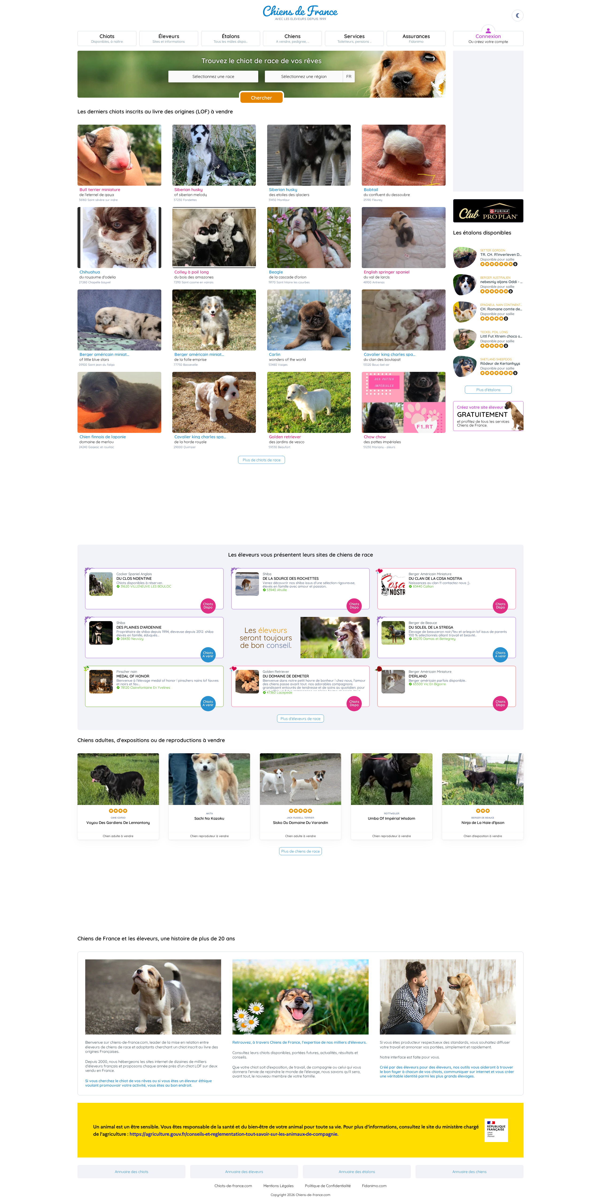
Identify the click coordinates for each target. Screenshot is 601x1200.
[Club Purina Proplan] (488, 211)
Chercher (261, 98)
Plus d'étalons (488, 389)
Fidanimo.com (374, 1185)
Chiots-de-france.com (233, 1185)
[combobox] (213, 76)
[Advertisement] (488, 121)
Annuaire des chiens (469, 1171)
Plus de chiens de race (300, 851)
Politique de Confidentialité (328, 1185)
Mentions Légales (278, 1185)
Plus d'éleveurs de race (300, 718)
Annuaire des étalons (357, 1171)
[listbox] (348, 76)
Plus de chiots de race (262, 460)
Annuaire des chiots (131, 1171)
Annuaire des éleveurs (244, 1171)
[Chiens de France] (300, 15)
